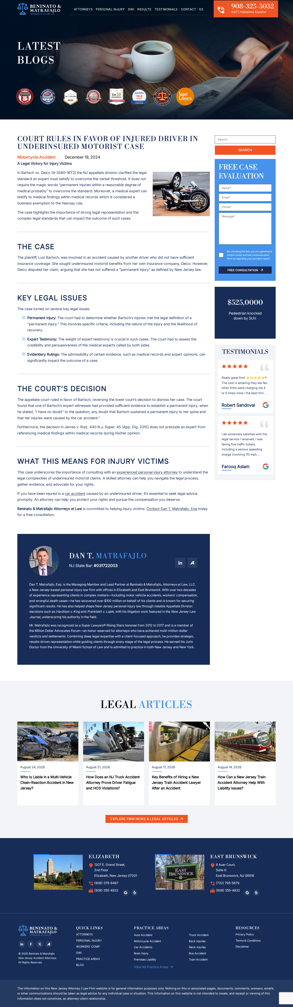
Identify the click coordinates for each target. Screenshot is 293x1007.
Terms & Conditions (248, 940)
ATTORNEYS (83, 9)
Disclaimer (243, 946)
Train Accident (198, 959)
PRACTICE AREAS (88, 959)
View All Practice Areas (151, 967)
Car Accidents (143, 947)
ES (201, 9)
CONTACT (188, 9)
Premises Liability (145, 959)
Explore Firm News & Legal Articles (144, 819)
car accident (75, 493)
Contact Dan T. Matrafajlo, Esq (171, 509)
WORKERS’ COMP (88, 946)
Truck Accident (199, 935)
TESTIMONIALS (166, 9)
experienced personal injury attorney (147, 472)
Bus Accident (197, 953)
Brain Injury (141, 953)
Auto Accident (143, 935)
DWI (131, 9)
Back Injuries (197, 941)
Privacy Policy (245, 934)
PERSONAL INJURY (110, 9)
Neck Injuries (197, 947)
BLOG (80, 965)
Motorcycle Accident (147, 941)
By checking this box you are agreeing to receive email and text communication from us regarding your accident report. (249, 255)
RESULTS (144, 9)
